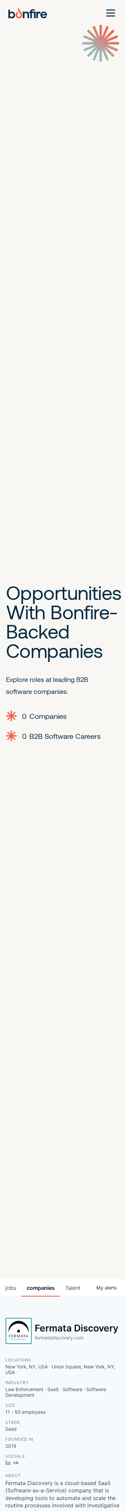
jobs (10, 1287)
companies (41, 1287)
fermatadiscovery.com (59, 1337)
